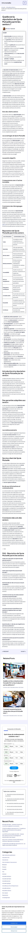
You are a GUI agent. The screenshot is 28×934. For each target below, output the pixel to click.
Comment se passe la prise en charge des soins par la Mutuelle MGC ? (13, 711)
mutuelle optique (6, 883)
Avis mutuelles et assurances (9, 862)
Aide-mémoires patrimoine (8, 855)
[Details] (13, 743)
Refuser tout (14, 931)
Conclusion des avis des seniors (14, 809)
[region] (14, 919)
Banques (4, 864)
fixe (3, 871)
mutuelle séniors (6, 888)
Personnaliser (14, 927)
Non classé (5, 893)
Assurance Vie (5, 857)
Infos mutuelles (6, 3)
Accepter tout (14, 923)
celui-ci (4, 224)
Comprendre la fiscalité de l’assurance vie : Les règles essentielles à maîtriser (13, 844)
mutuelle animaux (6, 876)
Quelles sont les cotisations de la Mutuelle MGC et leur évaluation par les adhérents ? (13, 683)
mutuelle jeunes (6, 881)
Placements (5, 895)
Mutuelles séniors (14, 687)
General (4, 874)
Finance (4, 867)
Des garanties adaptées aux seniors (15, 803)
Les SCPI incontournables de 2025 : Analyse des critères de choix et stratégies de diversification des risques (13, 835)
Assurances (5, 860)
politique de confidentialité (15, 780)
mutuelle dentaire (6, 878)
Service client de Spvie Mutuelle (14, 806)
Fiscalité (4, 869)
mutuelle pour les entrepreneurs (10, 885)
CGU (14, 782)
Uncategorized (6, 897)
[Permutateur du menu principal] (24, 3)
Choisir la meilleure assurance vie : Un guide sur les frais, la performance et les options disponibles (14, 830)
